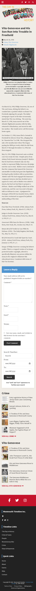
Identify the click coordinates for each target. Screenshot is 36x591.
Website (6, 324)
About (4, 564)
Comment (7, 282)
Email (6, 315)
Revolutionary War (8, 542)
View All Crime (8, 436)
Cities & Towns (6, 535)
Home (4, 561)
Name (6, 306)
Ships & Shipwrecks (8, 549)
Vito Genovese (13, 42)
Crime (6, 42)
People (4, 538)
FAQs (3, 571)
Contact (4, 574)
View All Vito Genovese (12, 486)
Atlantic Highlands (10, 45)
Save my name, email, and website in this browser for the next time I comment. (18, 335)
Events (4, 568)
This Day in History (8, 531)
